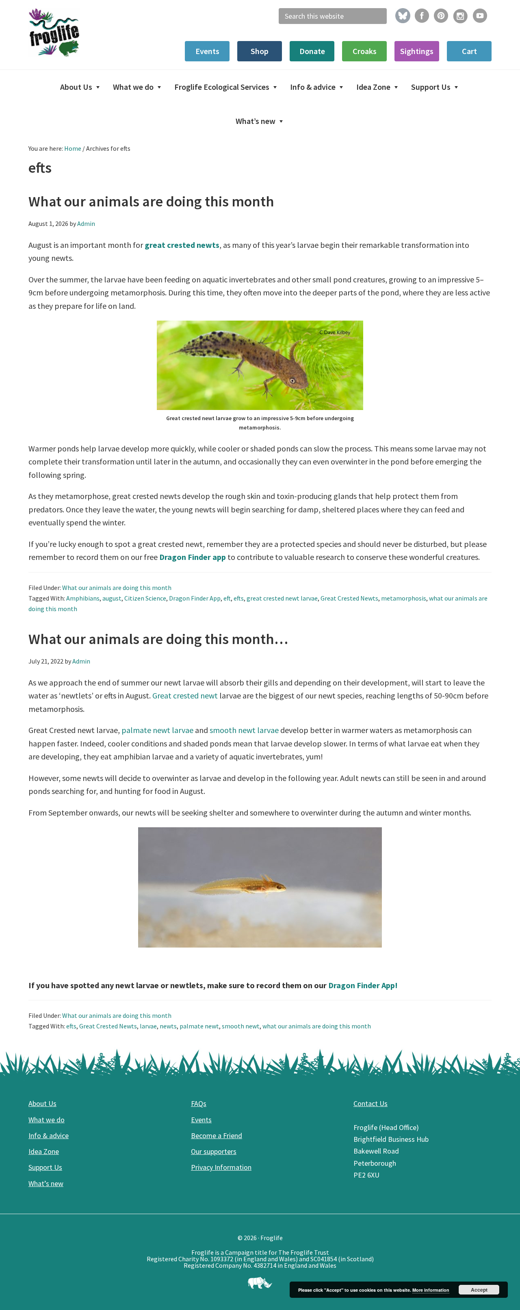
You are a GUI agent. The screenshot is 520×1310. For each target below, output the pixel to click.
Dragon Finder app (192, 557)
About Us (42, 1103)
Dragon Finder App (195, 598)
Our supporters (213, 1151)
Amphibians (83, 598)
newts (168, 1026)
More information (430, 1290)
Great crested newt (185, 695)
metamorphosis (403, 598)
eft (227, 598)
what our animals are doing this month (316, 1026)
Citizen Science (145, 598)
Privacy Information (221, 1167)
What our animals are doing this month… (158, 639)
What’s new (45, 1183)
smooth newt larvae (244, 730)
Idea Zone (43, 1151)
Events (201, 1119)
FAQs (198, 1103)
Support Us (45, 1167)
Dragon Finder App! (363, 985)
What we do (46, 1119)
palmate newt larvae (157, 730)
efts (239, 598)
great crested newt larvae (282, 598)
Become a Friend (216, 1135)
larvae (148, 1026)
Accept (479, 1289)
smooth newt (241, 1026)
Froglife (89, 32)
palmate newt (199, 1026)
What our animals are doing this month (151, 201)
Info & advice (48, 1135)
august (111, 598)
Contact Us (370, 1103)
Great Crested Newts (349, 598)
